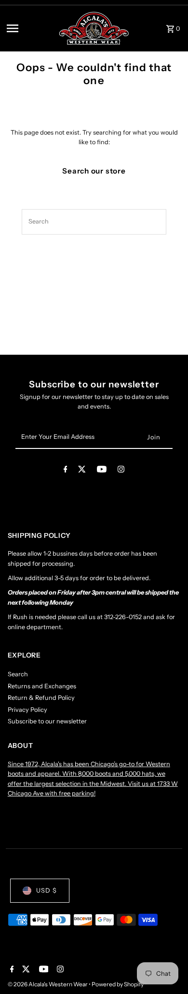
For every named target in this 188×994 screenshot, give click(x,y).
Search (18, 674)
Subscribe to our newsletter (47, 721)
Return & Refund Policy (41, 697)
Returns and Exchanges (42, 686)
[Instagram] (121, 471)
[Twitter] (82, 471)
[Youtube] (102, 471)
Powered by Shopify (118, 984)
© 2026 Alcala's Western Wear (48, 984)
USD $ (46, 890)
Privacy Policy (27, 709)
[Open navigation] (29, 28)
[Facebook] (65, 471)
